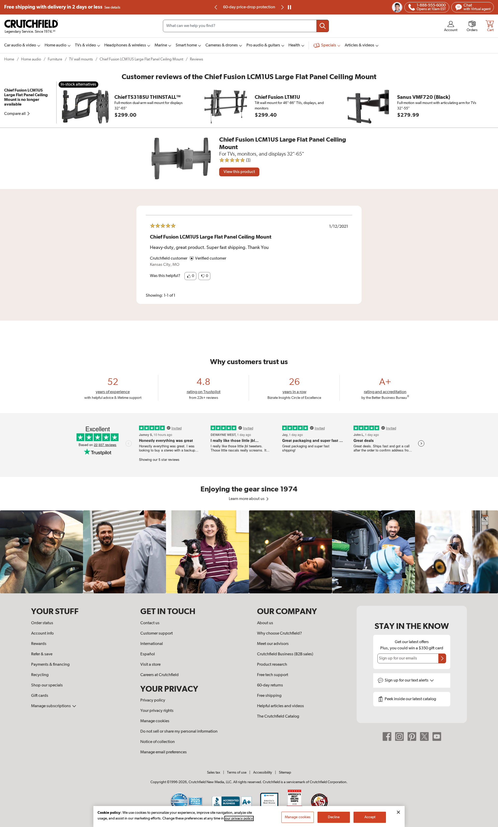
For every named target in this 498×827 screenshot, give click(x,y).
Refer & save (41, 654)
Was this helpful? (165, 276)
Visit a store (150, 665)
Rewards (38, 644)
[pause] (289, 7)
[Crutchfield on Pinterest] (412, 736)
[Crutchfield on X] (424, 736)
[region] (249, 551)
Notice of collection (157, 742)
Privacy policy (152, 700)
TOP (488, 824)
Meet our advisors (273, 644)
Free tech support (272, 675)
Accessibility (262, 772)
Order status (42, 623)
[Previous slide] (216, 7)
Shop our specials (47, 685)
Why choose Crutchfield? (279, 633)
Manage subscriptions (51, 706)
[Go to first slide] (282, 7)
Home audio (31, 59)
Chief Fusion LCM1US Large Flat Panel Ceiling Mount (141, 59)
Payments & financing (50, 665)
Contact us (150, 623)
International (151, 644)
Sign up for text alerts (407, 680)
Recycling (40, 675)
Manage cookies (154, 721)
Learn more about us (247, 499)
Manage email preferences (163, 752)
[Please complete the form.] (442, 658)
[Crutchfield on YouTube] (437, 736)
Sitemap (285, 772)
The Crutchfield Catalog (278, 716)
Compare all (15, 114)
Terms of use (236, 772)
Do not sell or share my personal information (179, 731)
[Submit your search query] (322, 26)
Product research (272, 665)
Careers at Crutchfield (159, 675)
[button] (190, 276)
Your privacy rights (157, 711)
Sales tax (213, 772)
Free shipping (62, 7)
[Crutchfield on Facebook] (387, 736)
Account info (42, 633)
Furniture (55, 59)
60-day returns (249, 7)
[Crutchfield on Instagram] (399, 736)
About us (265, 623)
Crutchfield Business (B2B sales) (285, 654)
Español (147, 654)
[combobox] (246, 26)
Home (9, 59)
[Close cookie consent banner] (398, 812)
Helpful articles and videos (280, 706)
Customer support (156, 633)
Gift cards (39, 696)
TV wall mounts (81, 59)
